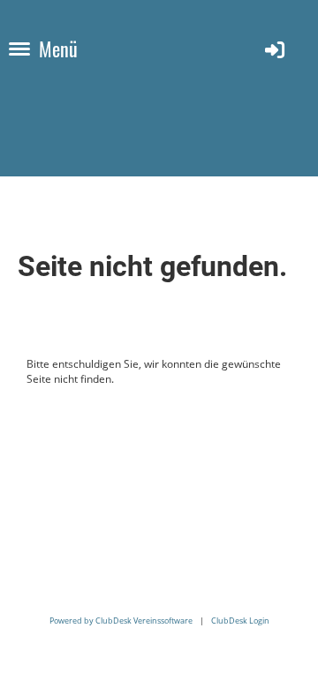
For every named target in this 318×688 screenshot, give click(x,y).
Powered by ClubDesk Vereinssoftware (121, 620)
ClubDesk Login (240, 620)
